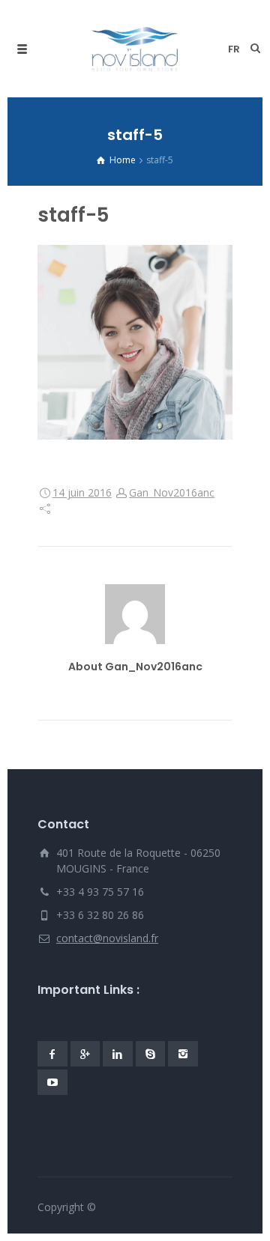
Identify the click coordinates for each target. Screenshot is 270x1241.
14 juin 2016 (82, 492)
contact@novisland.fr (107, 938)
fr (234, 49)
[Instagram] (183, 1053)
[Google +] (85, 1053)
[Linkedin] (118, 1053)
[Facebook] (53, 1053)
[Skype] (151, 1053)
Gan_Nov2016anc (171, 492)
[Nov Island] (135, 48)
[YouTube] (53, 1082)
